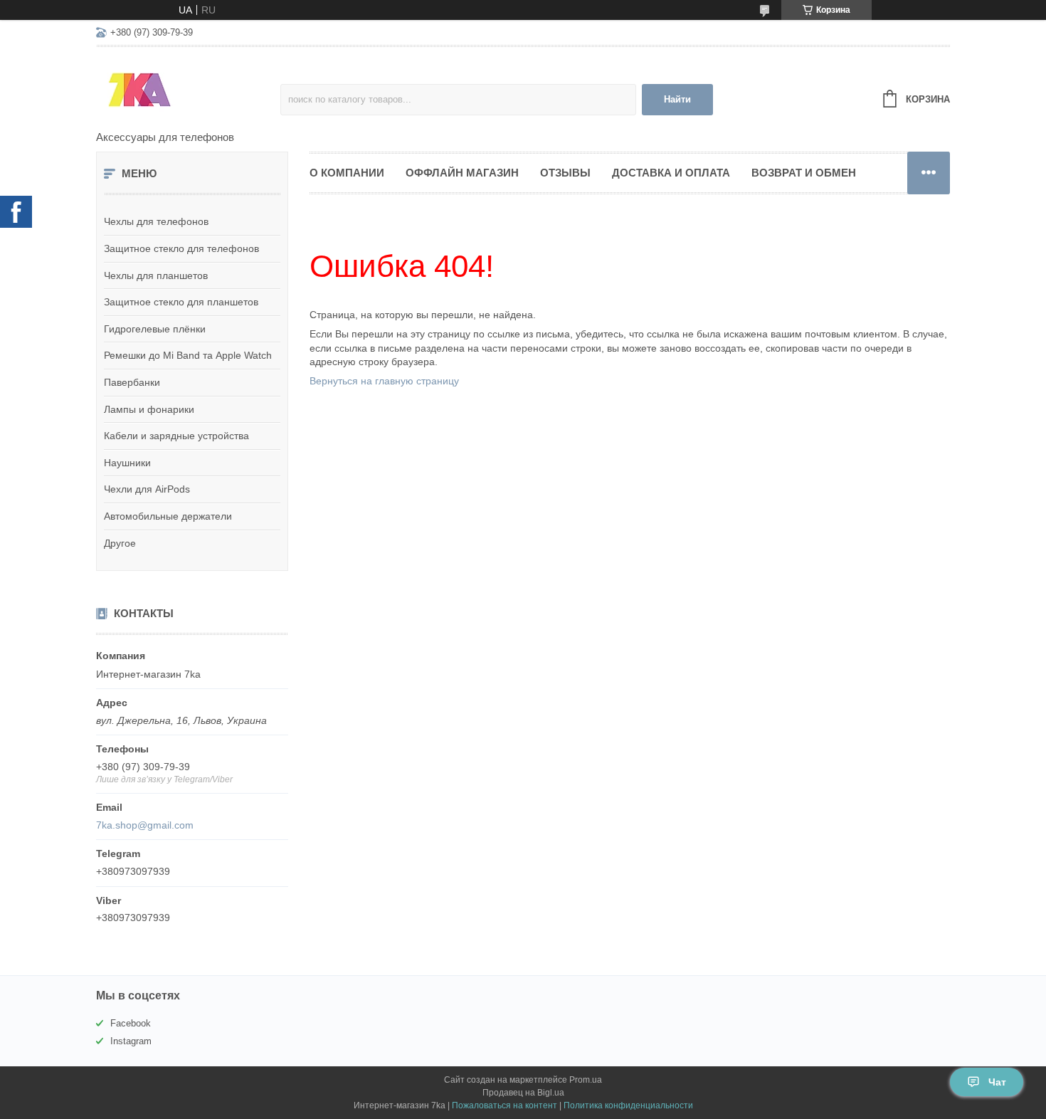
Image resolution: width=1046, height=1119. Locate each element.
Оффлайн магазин (462, 172)
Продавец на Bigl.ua (523, 1093)
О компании (347, 172)
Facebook (130, 1023)
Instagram (131, 1041)
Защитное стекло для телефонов (181, 248)
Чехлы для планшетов (156, 275)
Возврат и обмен (803, 172)
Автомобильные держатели (168, 516)
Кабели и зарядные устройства (176, 435)
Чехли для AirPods (147, 489)
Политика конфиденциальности (628, 1105)
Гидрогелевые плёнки (155, 329)
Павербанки (132, 382)
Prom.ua (585, 1080)
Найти (677, 99)
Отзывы (565, 172)
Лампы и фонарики (149, 409)
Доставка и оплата (671, 172)
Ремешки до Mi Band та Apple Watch (188, 355)
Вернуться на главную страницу (384, 381)
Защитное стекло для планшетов (181, 302)
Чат (997, 1082)
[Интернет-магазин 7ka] (188, 89)
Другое (120, 543)
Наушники (127, 462)
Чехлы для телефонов (156, 221)
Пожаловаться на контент (504, 1105)
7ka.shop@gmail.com (145, 825)
